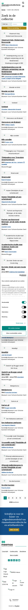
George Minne (10, 94)
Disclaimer (23, 551)
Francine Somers (11, 392)
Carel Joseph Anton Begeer (11, 78)
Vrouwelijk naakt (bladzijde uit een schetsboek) (14, 443)
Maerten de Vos (10, 162)
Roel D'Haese (6, 180)
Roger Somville (10, 408)
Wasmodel (6, 177)
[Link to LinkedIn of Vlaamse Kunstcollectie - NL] (14, 560)
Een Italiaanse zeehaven (11, 422)
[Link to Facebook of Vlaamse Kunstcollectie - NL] (9, 560)
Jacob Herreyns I (8, 337)
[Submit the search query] (24, 24)
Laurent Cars (6, 227)
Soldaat (5, 107)
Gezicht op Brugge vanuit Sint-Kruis (12, 373)
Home (3, 10)
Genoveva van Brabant (11, 122)
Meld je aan (14, 530)
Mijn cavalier (7, 139)
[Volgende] (25, 498)
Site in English (14, 555)
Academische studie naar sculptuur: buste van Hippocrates (12, 246)
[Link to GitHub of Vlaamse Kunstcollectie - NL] (17, 560)
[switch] (24, 307)
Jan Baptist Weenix (8, 425)
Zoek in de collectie (13, 10)
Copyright (5, 551)
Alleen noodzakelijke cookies (14, 333)
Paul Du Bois (6, 488)
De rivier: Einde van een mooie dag (14, 268)
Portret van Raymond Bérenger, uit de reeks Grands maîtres (14, 221)
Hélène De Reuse (7, 447)
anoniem (20, 377)
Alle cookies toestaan (14, 328)
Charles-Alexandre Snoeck (11, 109)
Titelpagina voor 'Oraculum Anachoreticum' (13, 158)
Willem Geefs (10, 125)
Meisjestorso (7, 390)
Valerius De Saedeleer (17, 272)
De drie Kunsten (8, 485)
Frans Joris (9, 142)
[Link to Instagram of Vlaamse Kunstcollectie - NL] (11, 560)
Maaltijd (5, 352)
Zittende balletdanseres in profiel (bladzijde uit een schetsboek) (12, 467)
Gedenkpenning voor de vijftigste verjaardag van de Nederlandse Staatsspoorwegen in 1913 (13, 70)
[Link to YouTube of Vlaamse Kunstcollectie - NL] (19, 560)
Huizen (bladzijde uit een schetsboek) (11, 198)
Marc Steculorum (11, 45)
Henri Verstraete (10, 252)
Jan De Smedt (7, 355)
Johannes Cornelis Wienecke (15, 77)
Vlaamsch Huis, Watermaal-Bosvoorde (13, 41)
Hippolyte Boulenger (9, 202)
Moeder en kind (8, 91)
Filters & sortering (13, 28)
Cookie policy (14, 551)
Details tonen (19, 323)
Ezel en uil (5, 405)
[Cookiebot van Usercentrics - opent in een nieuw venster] (19, 275)
